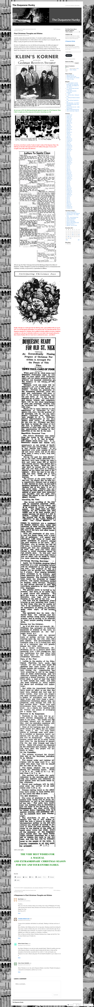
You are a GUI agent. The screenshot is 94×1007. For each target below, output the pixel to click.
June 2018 (68, 130)
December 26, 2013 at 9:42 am (24, 920)
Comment (56, 994)
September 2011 (69, 194)
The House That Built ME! (71, 218)
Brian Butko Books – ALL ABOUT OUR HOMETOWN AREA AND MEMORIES (73, 104)
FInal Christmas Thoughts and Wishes (28, 33)
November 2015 (69, 140)
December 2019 (69, 126)
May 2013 (68, 168)
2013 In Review (57, 29)
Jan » (79, 239)
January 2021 (69, 121)
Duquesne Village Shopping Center (73, 222)
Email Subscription (70, 45)
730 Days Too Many (70, 79)
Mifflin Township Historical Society (73, 109)
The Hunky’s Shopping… (74, 69)
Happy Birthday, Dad (70, 75)
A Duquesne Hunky (70, 41)
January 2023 (69, 117)
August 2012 (69, 180)
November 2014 (69, 146)
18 (72, 234)
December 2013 (69, 158)
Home (15, 24)
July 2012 (68, 181)
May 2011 (68, 200)
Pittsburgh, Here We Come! (71, 76)
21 (78, 234)
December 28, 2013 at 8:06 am (24, 900)
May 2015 (68, 142)
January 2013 (69, 173)
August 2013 (69, 164)
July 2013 (68, 165)
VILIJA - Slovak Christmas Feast (72, 217)
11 (72, 233)
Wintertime (41, 887)
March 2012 (69, 186)
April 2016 (68, 136)
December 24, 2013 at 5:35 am (24, 945)
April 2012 (68, 185)
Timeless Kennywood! (70, 220)
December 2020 (69, 122)
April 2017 (68, 133)
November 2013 (69, 160)
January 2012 (69, 189)
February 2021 (69, 120)
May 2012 (68, 184)
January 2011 (69, 205)
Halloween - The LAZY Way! (72, 225)
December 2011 (69, 190)
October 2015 (69, 141)
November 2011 (69, 192)
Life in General (35, 887)
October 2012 (69, 177)
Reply (19, 913)
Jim (28, 35)
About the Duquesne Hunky (24, 24)
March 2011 (69, 202)
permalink (51, 887)
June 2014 (68, 153)
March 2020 (69, 125)
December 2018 (69, 129)
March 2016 (69, 137)
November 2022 (69, 118)
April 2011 (68, 201)
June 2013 (68, 166)
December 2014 (69, 145)
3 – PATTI (68, 93)
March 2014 (69, 156)
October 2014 (69, 148)
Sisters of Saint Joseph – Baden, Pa (73, 110)
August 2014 (69, 150)
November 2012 (69, 176)
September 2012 (69, 178)
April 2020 (68, 124)
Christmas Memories (28, 887)
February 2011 (69, 204)
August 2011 (69, 196)
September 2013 (69, 162)
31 (70, 238)
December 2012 (69, 174)
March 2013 (69, 170)
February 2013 (69, 172)
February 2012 (69, 188)
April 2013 (68, 169)
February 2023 (69, 116)
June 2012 (68, 182)
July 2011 (68, 197)
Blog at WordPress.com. (77, 1003)
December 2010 (69, 206)
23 (68, 236)
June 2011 (68, 198)
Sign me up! (69, 55)
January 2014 (69, 157)
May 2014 (68, 154)
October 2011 (69, 193)
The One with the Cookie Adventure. (73, 77)
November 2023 (69, 114)
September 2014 (69, 149)
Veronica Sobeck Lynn (23, 918)
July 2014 (68, 152)
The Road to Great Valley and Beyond (73, 213)
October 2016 (69, 134)
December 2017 (69, 132)
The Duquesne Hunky (23, 5)
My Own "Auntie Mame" (71, 221)
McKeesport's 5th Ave (70, 223)
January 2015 (69, 144)
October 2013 (69, 161)
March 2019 (69, 128)
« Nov (66, 239)
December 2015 (69, 138)
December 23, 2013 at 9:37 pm (24, 964)
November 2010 (69, 208)
